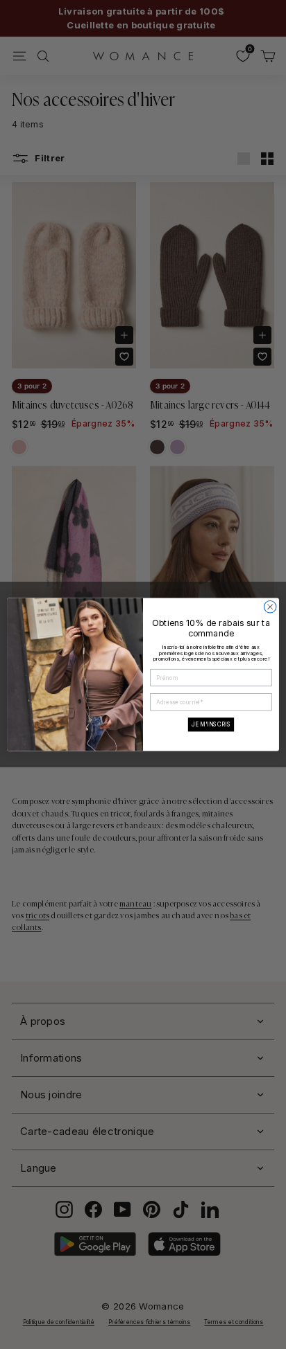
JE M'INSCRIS (211, 724)
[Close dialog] (270, 606)
